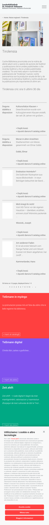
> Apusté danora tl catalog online (30, 131)
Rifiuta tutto (24, 512)
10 (29, 287)
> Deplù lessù (22, 128)
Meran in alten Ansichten (27, 139)
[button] (44, 432)
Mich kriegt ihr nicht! (25, 204)
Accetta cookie (24, 507)
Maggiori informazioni (24, 518)
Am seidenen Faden (25, 243)
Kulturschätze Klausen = (27, 106)
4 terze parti (15, 439)
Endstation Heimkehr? (26, 171)
